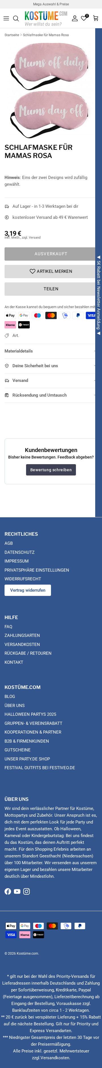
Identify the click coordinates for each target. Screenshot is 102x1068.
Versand (20, 380)
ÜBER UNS (15, 705)
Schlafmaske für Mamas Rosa (46, 35)
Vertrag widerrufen (27, 590)
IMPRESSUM (17, 561)
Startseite (12, 35)
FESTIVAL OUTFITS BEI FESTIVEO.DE (40, 767)
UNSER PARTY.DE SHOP (27, 759)
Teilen (51, 288)
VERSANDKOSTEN (22, 644)
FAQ (8, 626)
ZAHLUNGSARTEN (22, 635)
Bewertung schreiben (51, 470)
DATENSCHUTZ (20, 552)
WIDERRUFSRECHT (23, 578)
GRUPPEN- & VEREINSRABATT (33, 723)
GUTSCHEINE (18, 750)
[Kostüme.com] (46, 18)
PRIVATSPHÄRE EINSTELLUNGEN (37, 570)
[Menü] (6, 18)
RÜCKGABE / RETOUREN (28, 653)
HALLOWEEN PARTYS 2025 (30, 714)
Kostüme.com (27, 953)
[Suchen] (18, 18)
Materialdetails (19, 351)
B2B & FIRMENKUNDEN (27, 741)
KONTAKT (14, 662)
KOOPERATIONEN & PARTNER (33, 732)
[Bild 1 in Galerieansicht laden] (51, 90)
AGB (9, 543)
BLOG (10, 696)
